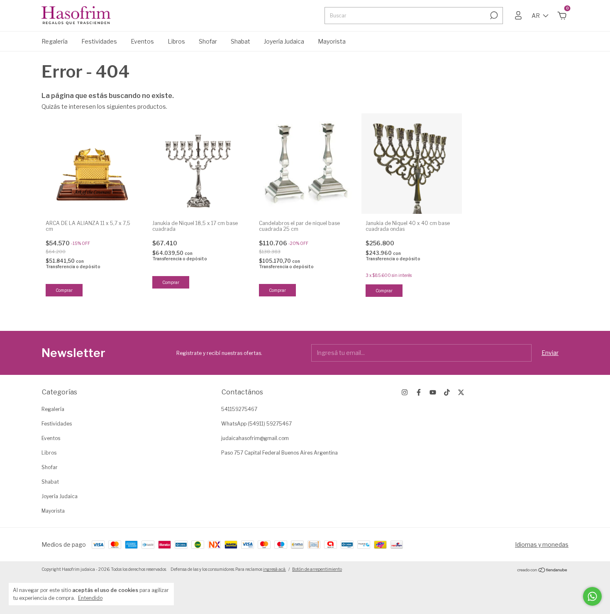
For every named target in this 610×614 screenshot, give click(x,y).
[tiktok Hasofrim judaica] (447, 392)
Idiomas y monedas (542, 544)
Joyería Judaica (284, 41)
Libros (176, 41)
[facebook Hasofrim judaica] (418, 392)
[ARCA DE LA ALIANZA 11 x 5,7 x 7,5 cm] (91, 163)
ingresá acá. (274, 569)
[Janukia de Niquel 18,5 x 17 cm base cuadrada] (198, 163)
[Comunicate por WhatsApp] (592, 596)
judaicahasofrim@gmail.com (255, 438)
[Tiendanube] (543, 570)
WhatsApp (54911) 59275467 (256, 424)
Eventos (142, 41)
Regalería (54, 41)
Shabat (240, 41)
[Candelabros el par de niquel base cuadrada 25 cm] (305, 163)
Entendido (90, 598)
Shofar (208, 41)
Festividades (99, 41)
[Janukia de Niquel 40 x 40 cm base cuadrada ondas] (411, 163)
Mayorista (332, 41)
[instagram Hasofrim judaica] (404, 392)
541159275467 (239, 409)
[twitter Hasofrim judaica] (461, 392)
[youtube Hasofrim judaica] (432, 392)
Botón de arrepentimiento (317, 569)
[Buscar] (493, 15)
